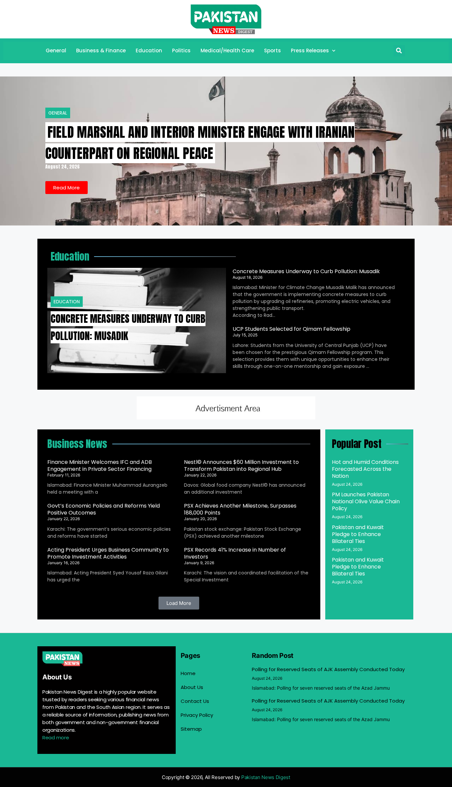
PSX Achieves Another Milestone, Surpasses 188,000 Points (240, 509)
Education (149, 50)
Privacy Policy (197, 715)
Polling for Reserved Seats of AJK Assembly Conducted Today (328, 669)
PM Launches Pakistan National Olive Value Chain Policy (366, 501)
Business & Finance (101, 50)
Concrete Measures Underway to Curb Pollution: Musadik (306, 271)
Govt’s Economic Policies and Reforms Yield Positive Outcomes (103, 509)
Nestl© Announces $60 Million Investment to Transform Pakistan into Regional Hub (241, 465)
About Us (192, 687)
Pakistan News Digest (265, 777)
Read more (55, 737)
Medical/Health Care (227, 50)
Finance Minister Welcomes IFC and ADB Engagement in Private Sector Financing (99, 465)
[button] (399, 51)
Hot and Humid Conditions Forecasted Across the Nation (365, 469)
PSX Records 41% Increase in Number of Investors (235, 553)
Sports (272, 50)
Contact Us (195, 701)
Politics (181, 50)
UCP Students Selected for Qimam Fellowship (291, 329)
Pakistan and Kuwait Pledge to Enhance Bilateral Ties (358, 534)
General (56, 50)
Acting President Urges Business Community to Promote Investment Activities (108, 553)
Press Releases (310, 50)
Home (188, 673)
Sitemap (191, 728)
